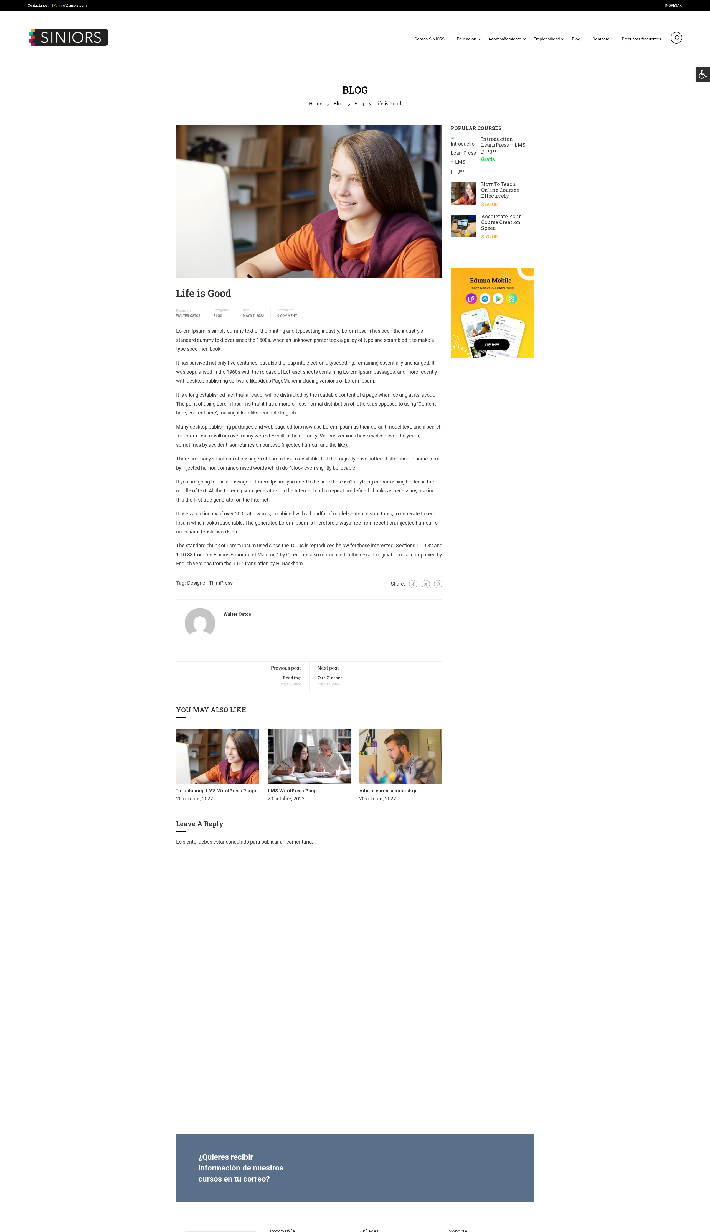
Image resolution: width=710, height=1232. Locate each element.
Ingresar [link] (673, 5)
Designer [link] (197, 583)
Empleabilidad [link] (547, 39)
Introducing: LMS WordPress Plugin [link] (217, 790)
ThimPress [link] (221, 583)
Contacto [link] (601, 39)
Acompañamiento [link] (504, 39)
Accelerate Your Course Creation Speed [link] (501, 222)
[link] (703, 74)
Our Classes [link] (330, 677)
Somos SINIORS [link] (430, 39)
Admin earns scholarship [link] (387, 790)
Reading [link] (292, 677)
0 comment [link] (287, 316)
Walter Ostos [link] (188, 316)
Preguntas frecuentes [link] (641, 39)
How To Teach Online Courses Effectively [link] (500, 190)
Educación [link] (466, 39)
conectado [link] (237, 842)
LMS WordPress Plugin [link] (294, 790)
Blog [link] (576, 39)
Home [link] (316, 103)
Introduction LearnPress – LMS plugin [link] (503, 145)
